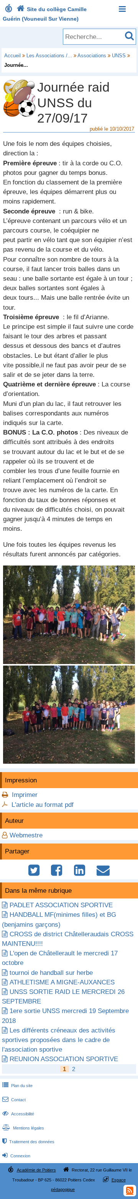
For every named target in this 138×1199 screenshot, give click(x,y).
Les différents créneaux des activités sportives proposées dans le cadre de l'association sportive (58, 1040)
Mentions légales (23, 1128)
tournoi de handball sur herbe (51, 972)
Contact (14, 1099)
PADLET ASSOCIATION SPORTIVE (61, 905)
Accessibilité (18, 1114)
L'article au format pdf (43, 804)
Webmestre (26, 835)
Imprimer (25, 794)
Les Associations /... (49, 55)
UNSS (119, 55)
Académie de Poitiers (36, 1170)
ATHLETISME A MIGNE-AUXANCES (62, 982)
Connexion (16, 1156)
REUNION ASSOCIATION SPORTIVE (64, 1059)
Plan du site (17, 1085)
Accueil (12, 55)
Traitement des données (28, 1141)
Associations (91, 55)
